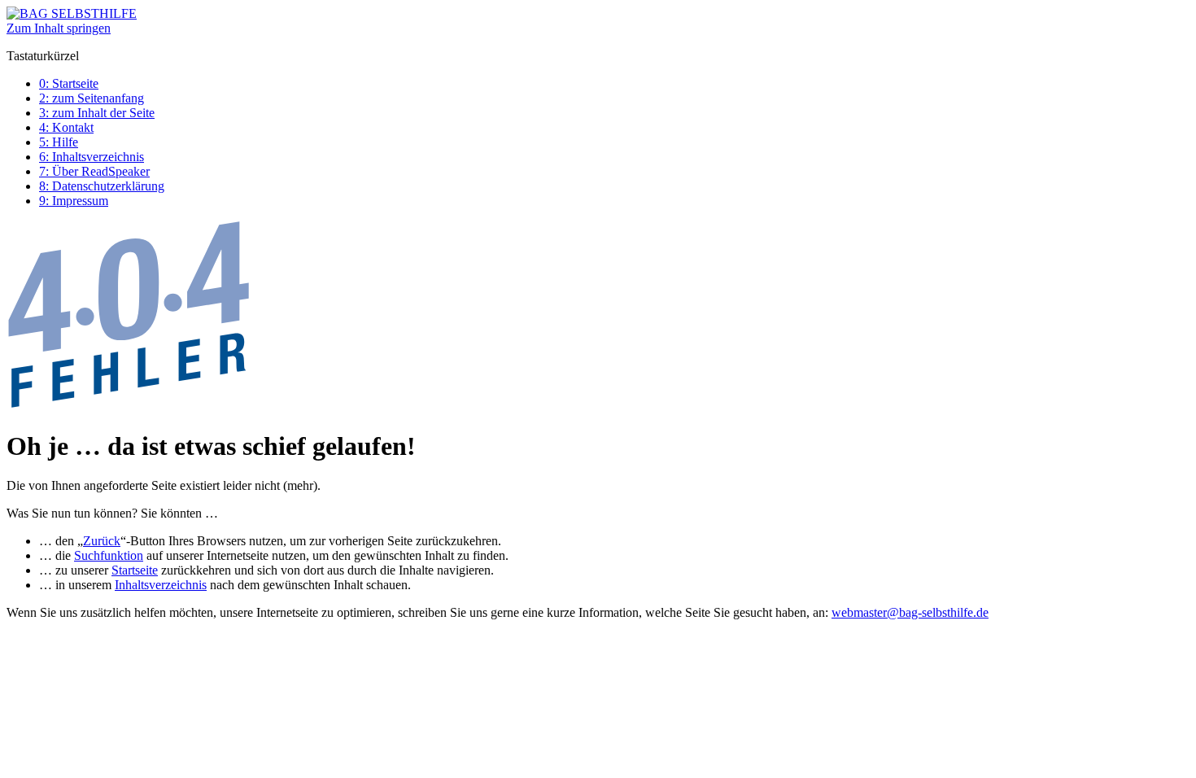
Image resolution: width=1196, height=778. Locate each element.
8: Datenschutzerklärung (101, 186)
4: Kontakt (66, 127)
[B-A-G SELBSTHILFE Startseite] (72, 13)
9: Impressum (73, 201)
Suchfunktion (108, 555)
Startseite (134, 570)
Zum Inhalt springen (59, 28)
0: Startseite (68, 83)
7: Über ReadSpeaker (94, 171)
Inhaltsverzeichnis (161, 585)
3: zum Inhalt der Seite (97, 113)
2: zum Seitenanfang (91, 98)
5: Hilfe (58, 142)
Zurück (101, 541)
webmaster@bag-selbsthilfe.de (910, 612)
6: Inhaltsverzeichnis (91, 157)
